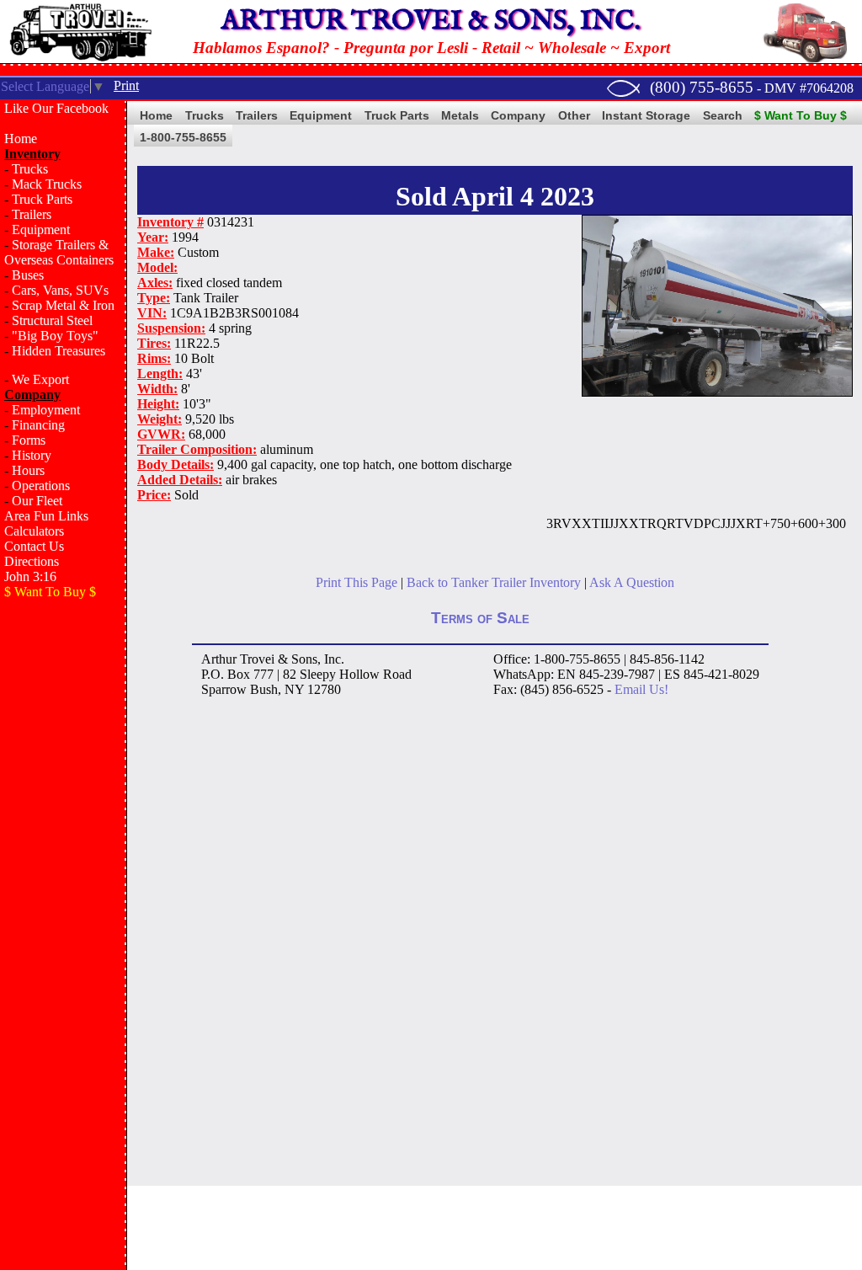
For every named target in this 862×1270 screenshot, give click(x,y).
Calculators (34, 531)
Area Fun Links (46, 516)
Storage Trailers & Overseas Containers (59, 252)
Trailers (31, 214)
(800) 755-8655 (701, 87)
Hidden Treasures (58, 351)
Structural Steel (52, 320)
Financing (38, 425)
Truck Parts (42, 199)
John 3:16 (30, 576)
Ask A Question (631, 582)
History (31, 455)
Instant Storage (646, 115)
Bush (264, 689)
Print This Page (356, 582)
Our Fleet (37, 501)
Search (722, 115)
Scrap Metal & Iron (63, 305)
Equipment (41, 229)
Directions (31, 561)
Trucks (30, 169)
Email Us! (641, 689)
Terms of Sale (480, 618)
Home (20, 138)
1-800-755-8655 (183, 137)
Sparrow (224, 689)
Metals (460, 115)
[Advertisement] (63, 881)
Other (574, 115)
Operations (41, 485)
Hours (28, 470)
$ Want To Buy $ (800, 115)
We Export (40, 379)
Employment (46, 410)
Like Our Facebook (56, 108)
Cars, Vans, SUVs (60, 290)
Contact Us (34, 546)
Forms (28, 440)
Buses (28, 275)
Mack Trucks (47, 184)
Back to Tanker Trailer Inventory (494, 582)
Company (518, 115)
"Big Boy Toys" (55, 335)
